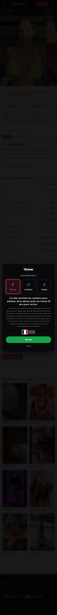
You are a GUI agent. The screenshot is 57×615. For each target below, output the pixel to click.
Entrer (28, 339)
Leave (28, 346)
